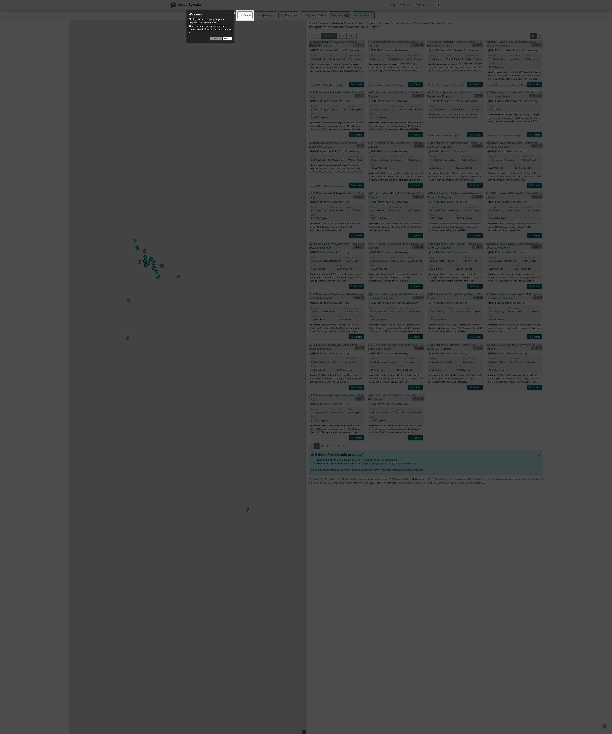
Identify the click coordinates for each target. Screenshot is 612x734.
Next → (227, 38)
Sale (244, 15)
